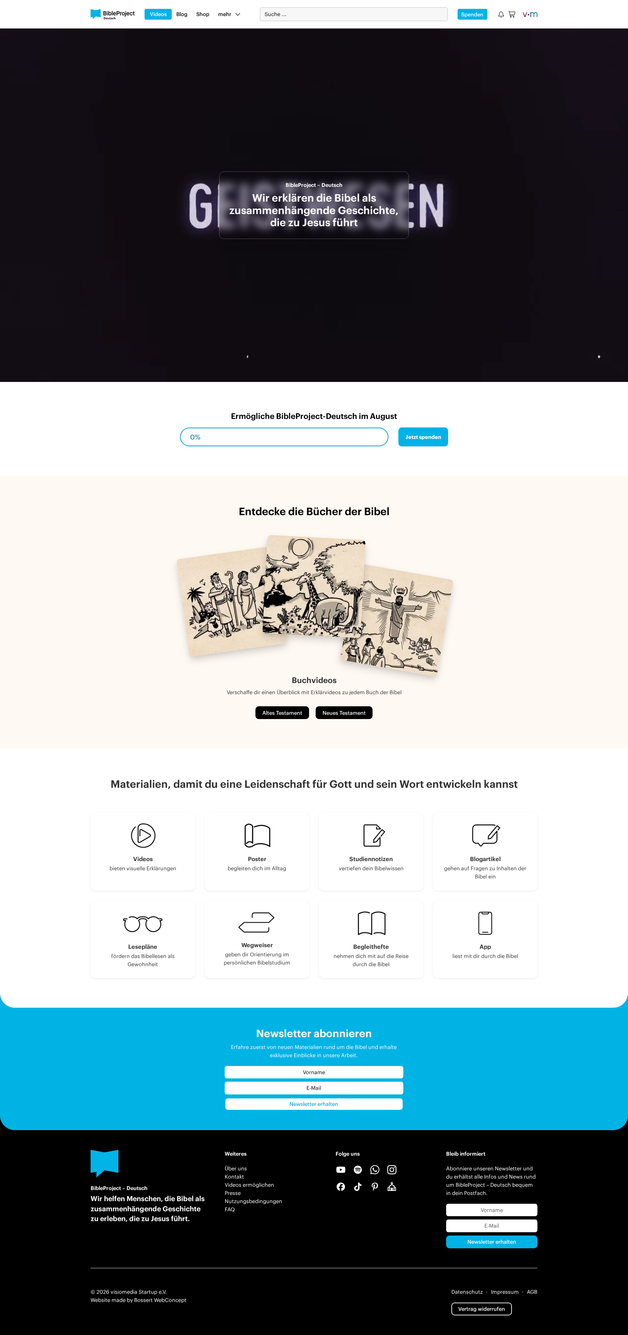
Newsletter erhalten (313, 1104)
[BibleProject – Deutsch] (113, 14)
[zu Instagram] (392, 1169)
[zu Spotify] (358, 1169)
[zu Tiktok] (358, 1187)
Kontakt (234, 1176)
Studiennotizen (371, 859)
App (485, 946)
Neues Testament (344, 713)
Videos (158, 14)
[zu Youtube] (341, 1169)
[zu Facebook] (341, 1187)
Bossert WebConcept (160, 1300)
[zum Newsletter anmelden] (501, 14)
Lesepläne (142, 946)
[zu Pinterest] (375, 1187)
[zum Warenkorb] (512, 14)
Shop (202, 14)
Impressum (505, 1292)
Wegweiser (257, 945)
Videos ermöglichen (249, 1185)
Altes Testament (282, 713)
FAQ (230, 1209)
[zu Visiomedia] (530, 14)
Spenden (472, 14)
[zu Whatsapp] (375, 1169)
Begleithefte (371, 946)
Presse (233, 1193)
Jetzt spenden (423, 437)
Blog (181, 14)
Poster (257, 859)
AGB (532, 1292)
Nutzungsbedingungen (253, 1201)
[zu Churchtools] (392, 1187)
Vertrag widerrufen (481, 1309)
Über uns (236, 1168)
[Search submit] (442, 14)
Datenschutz (467, 1292)
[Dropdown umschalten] (238, 14)
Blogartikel (485, 859)
